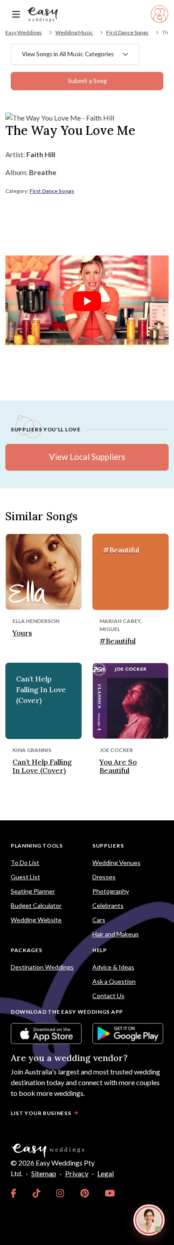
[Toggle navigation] (16, 14)
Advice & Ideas (113, 967)
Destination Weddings (42, 967)
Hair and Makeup (115, 934)
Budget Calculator (36, 905)
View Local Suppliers (87, 457)
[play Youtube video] (87, 301)
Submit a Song (87, 80)
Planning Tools (37, 845)
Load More (87, 799)
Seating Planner (33, 891)
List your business (41, 1113)
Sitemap (43, 1173)
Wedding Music (74, 32)
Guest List (25, 877)
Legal (105, 1173)
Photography (110, 891)
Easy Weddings (23, 32)
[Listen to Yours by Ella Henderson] (43, 570)
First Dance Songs (127, 32)
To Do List (25, 862)
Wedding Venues (116, 862)
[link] (14, 1193)
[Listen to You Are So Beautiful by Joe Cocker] (130, 699)
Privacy (76, 1173)
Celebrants (108, 905)
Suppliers (108, 845)
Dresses (104, 877)
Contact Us (108, 995)
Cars (98, 919)
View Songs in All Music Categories (68, 54)
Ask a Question (114, 981)
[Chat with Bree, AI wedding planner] (149, 1220)
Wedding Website (36, 919)
